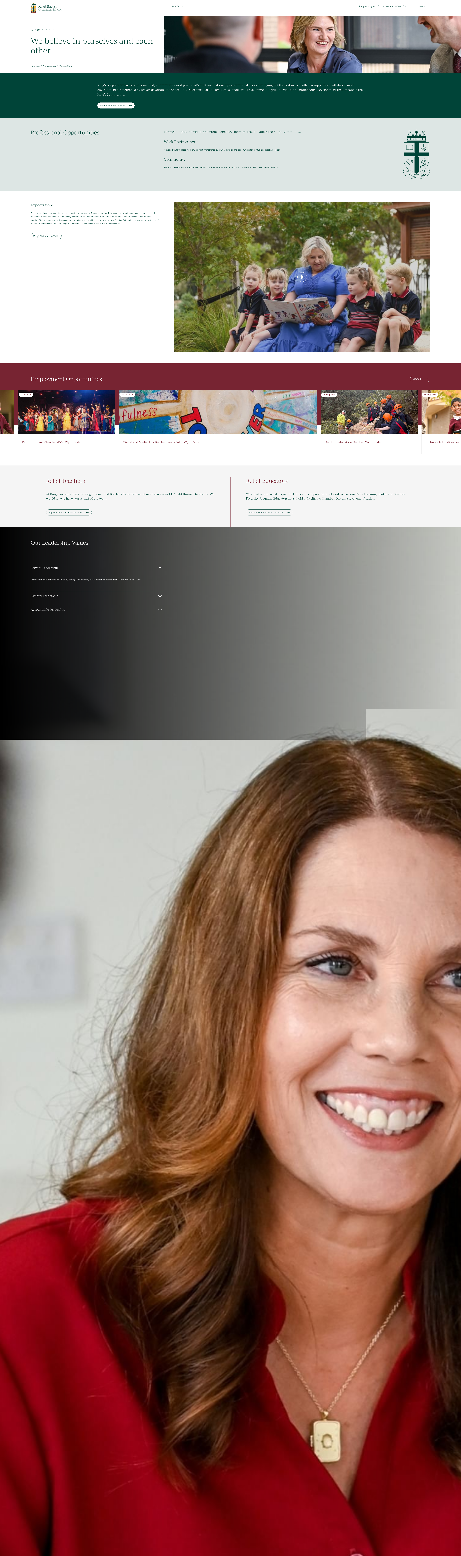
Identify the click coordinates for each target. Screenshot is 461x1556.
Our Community (49, 66)
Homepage (35, 66)
